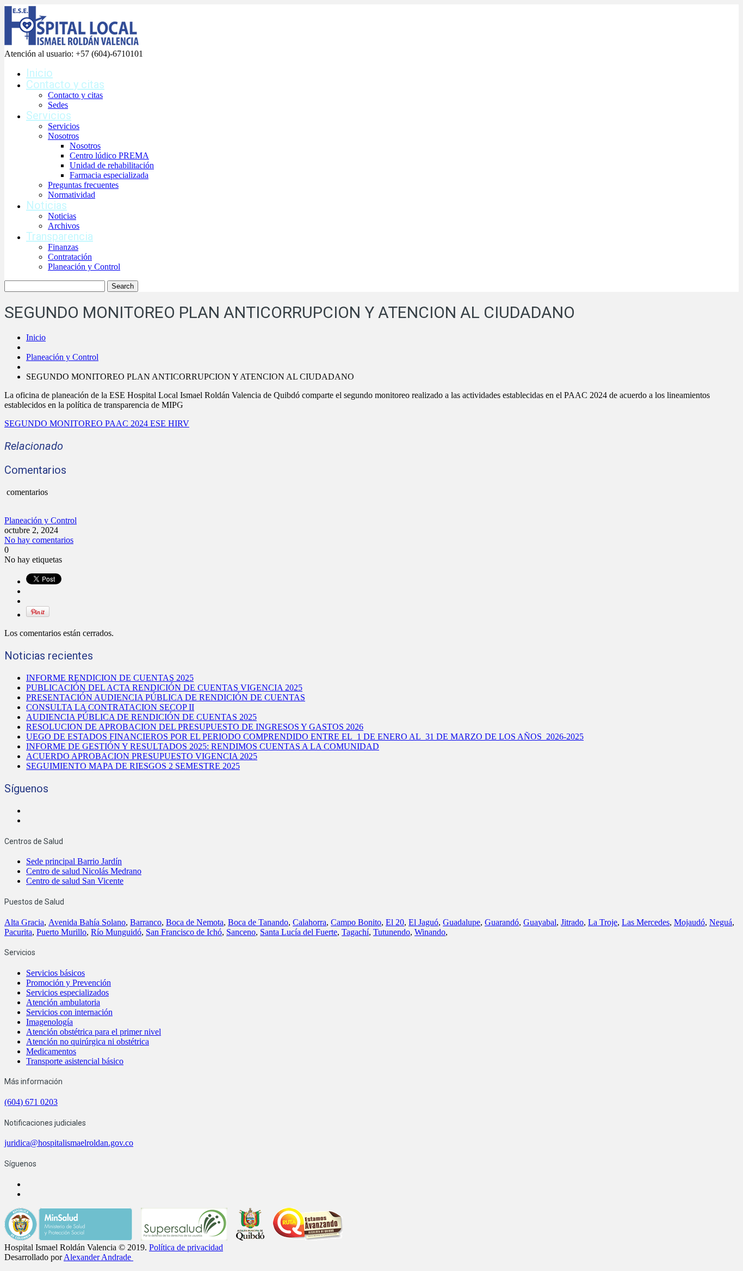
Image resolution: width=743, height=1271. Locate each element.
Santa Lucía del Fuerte (298, 932)
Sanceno (241, 932)
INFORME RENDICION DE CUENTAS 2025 (110, 677)
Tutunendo (391, 932)
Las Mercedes (646, 922)
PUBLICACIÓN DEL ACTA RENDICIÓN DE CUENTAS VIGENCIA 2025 (164, 687)
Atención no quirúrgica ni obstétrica (87, 1041)
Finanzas (63, 247)
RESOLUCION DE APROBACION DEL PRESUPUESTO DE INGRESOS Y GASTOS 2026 (194, 726)
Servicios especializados (67, 992)
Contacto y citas (65, 84)
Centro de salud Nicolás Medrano (83, 871)
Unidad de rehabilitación (112, 165)
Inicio (39, 73)
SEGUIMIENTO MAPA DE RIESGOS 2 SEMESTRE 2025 (133, 766)
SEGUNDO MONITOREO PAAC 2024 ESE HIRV (96, 423)
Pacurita (18, 932)
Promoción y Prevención (68, 982)
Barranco (146, 922)
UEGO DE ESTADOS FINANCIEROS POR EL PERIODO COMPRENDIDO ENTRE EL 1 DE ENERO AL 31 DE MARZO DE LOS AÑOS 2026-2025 (305, 736)
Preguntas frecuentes (83, 185)
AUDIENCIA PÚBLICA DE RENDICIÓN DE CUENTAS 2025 (141, 717)
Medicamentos (51, 1051)
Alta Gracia (24, 922)
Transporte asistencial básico (74, 1061)
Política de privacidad (186, 1247)
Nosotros (63, 135)
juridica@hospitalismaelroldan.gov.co (68, 1142)
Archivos (63, 225)
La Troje (602, 922)
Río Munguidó (116, 932)
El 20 (395, 922)
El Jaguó (423, 922)
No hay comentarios (38, 540)
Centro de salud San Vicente (74, 880)
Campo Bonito (356, 922)
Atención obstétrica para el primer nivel (93, 1031)
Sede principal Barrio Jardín (74, 861)
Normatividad (71, 194)
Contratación (70, 256)
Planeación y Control (84, 266)
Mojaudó (689, 922)
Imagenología (49, 1021)
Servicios (48, 115)
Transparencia (59, 236)
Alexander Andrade (97, 1257)
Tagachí (355, 932)
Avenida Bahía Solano (87, 922)
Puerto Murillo (61, 932)
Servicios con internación (69, 1012)
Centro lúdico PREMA (109, 155)
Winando (429, 932)
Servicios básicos (55, 972)
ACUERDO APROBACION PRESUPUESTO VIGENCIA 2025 (141, 756)
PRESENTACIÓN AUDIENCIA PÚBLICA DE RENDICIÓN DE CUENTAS (165, 697)
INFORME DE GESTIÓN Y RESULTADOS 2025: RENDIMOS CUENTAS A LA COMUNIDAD (202, 746)
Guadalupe (461, 922)
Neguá (720, 922)
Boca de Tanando (258, 922)
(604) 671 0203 (31, 1102)
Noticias (46, 205)
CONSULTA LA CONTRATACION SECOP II (110, 707)
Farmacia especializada (109, 175)
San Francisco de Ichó (184, 932)
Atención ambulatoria (63, 1002)
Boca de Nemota (195, 922)
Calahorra (309, 922)
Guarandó (502, 922)
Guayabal (539, 922)
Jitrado (572, 922)
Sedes (58, 104)
